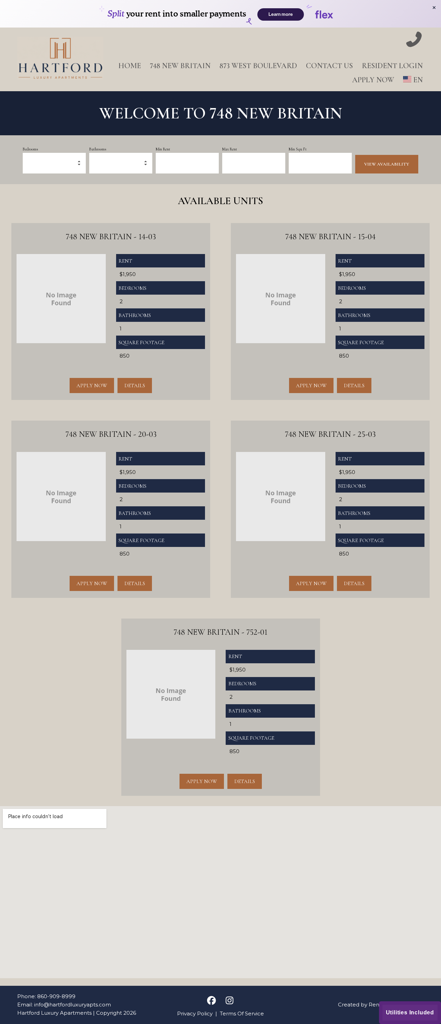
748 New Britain (180, 65)
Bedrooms (30, 149)
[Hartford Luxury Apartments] (60, 59)
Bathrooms (97, 149)
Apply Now (373, 79)
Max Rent (229, 149)
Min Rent (163, 149)
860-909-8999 (56, 996)
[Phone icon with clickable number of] (414, 40)
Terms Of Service (242, 1013)
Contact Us (329, 65)
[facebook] (211, 1001)
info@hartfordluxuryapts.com (72, 1004)
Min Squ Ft (298, 149)
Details (134, 385)
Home (129, 65)
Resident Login (392, 65)
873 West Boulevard (258, 65)
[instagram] (229, 1001)
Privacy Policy (195, 1013)
